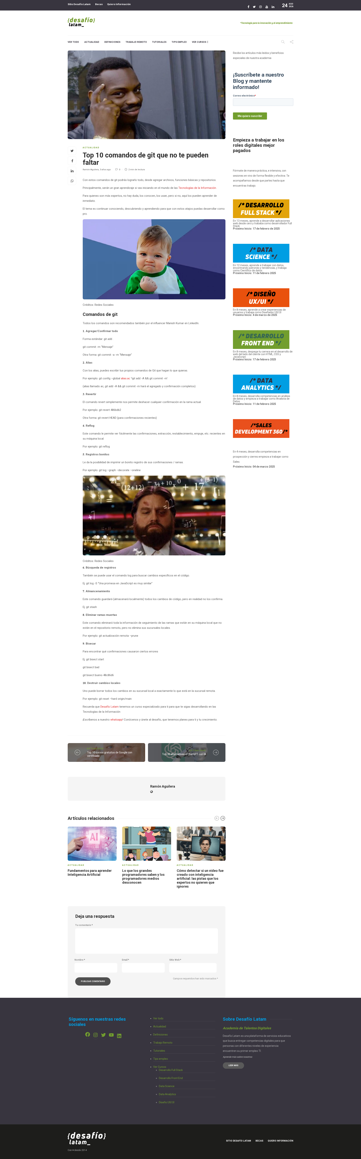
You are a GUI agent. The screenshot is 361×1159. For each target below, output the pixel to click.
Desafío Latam (109, 706)
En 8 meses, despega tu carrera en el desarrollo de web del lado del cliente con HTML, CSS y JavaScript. (263, 354)
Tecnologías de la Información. (197, 188)
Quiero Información (119, 4)
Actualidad (91, 42)
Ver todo (73, 42)
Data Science (166, 1086)
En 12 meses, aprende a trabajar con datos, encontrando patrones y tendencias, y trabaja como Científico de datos (260, 269)
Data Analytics (167, 1094)
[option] (92, 852)
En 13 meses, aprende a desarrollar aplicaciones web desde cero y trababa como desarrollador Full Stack (262, 224)
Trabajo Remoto (136, 42)
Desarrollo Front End (171, 1078)
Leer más (233, 1065)
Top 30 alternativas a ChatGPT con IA (184, 754)
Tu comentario (84, 925)
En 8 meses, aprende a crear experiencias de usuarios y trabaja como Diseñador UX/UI (259, 312)
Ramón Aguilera (91, 169)
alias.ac (125, 378)
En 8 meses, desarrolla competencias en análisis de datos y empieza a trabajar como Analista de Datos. (261, 400)
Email (125, 960)
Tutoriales (159, 42)
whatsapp (116, 719)
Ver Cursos (199, 42)
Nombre (79, 960)
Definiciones (112, 42)
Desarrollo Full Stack (171, 1070)
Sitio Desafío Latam (79, 4)
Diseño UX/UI (166, 1102)
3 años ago (105, 169)
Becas (99, 4)
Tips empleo (179, 42)
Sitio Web (175, 960)
